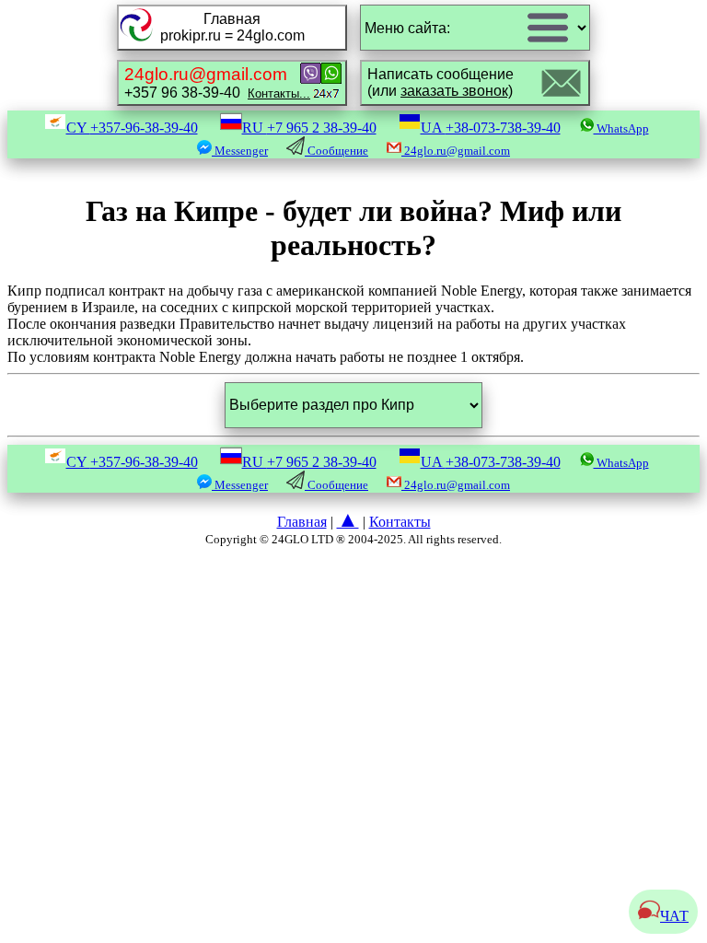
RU (309, 127)
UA (491, 127)
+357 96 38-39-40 (217, 82)
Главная (302, 522)
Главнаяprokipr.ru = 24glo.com (232, 27)
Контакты (400, 522)
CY (132, 127)
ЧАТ (674, 916)
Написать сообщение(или (440, 82)
